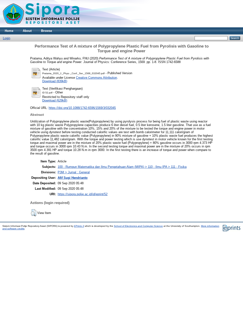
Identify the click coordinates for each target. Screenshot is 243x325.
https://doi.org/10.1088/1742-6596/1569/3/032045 (82, 108)
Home (9, 31)
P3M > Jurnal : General (74, 172)
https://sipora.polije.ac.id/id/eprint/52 (82, 194)
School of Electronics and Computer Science (138, 226)
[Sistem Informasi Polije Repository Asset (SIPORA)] (42, 26)
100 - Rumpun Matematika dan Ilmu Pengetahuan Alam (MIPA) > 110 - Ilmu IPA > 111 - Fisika (122, 167)
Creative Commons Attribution (96, 77)
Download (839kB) (54, 81)
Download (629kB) (54, 100)
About (27, 31)
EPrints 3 (79, 226)
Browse (46, 31)
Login (6, 38)
